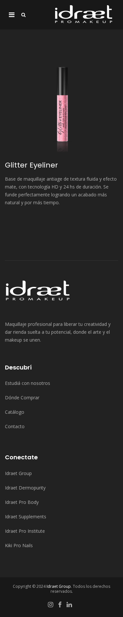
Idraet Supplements (25, 516)
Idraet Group (18, 473)
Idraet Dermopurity (25, 488)
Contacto (15, 426)
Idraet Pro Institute (25, 531)
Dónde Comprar (22, 397)
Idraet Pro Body (22, 502)
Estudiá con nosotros (27, 383)
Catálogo (14, 412)
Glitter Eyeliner (31, 165)
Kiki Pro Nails (19, 545)
